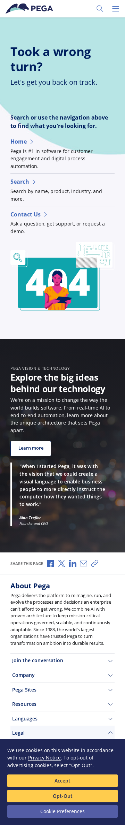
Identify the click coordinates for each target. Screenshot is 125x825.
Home (18, 141)
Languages (25, 718)
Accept (62, 780)
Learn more (30, 448)
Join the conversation (37, 660)
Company (23, 675)
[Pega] (30, 8)
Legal (18, 732)
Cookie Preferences (62, 811)
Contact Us (25, 214)
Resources (24, 704)
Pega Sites (24, 689)
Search (19, 181)
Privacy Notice (44, 757)
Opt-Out (63, 796)
